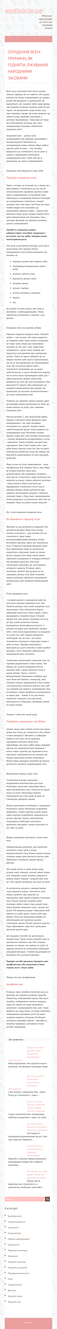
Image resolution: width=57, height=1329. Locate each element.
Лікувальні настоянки (17, 1250)
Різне (10, 1279)
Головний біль (14, 1233)
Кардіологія (13, 1244)
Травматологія (15, 1284)
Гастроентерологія (16, 1222)
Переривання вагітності (19, 1273)
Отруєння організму (17, 1262)
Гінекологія (13, 1227)
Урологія (12, 1290)
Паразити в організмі (17, 1267)
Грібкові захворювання (19, 1239)
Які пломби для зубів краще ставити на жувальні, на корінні (37, 1174)
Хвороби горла (15, 1296)
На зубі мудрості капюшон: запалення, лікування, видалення (37, 1126)
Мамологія (13, 1256)
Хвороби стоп (14, 1302)
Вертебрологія (15, 1216)
